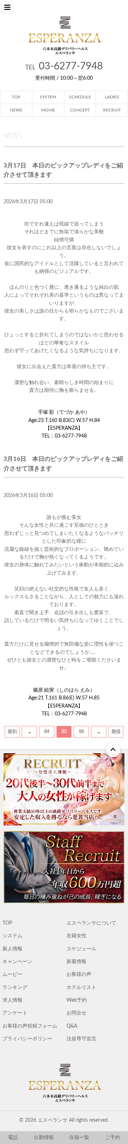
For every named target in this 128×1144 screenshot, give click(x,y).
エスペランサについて (91, 923)
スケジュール (81, 948)
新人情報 (12, 948)
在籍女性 (76, 935)
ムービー (12, 974)
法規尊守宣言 (81, 1038)
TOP (7, 923)
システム (12, 935)
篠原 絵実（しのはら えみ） (64, 690)
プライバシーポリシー (27, 1038)
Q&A (71, 1026)
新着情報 (76, 961)
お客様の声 (78, 974)
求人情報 (12, 1000)
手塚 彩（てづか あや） (64, 412)
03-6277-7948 (63, 66)
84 (46, 731)
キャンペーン (17, 961)
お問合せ (76, 1013)
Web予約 (76, 1000)
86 (81, 731)
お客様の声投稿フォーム (29, 1026)
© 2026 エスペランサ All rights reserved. (64, 1120)
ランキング (14, 987)
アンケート (14, 1013)
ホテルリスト (81, 987)
